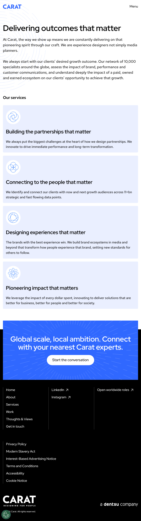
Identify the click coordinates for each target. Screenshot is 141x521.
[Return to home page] (12, 6)
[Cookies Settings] (6, 514)
